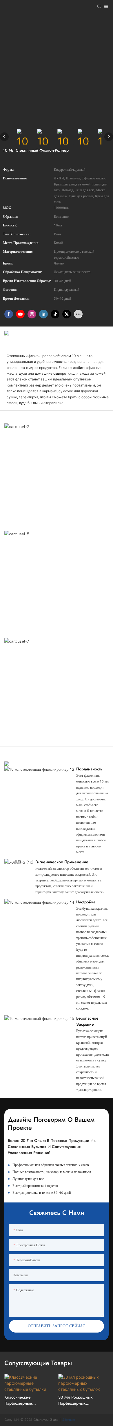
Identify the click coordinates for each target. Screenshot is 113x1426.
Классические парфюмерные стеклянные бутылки (23, 1400)
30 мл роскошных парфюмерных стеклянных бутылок (77, 1400)
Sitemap (68, 1420)
